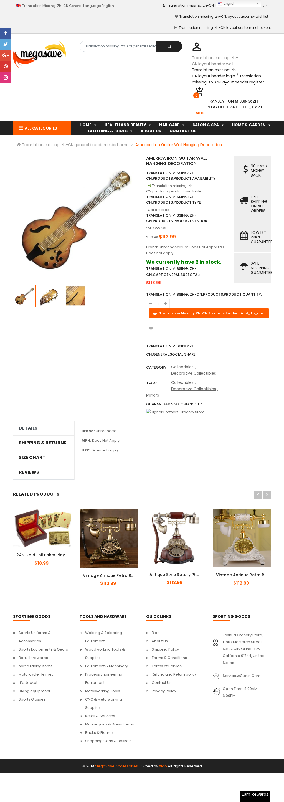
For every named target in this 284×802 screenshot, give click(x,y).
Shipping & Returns (43, 443)
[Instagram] (5, 77)
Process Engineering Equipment (103, 678)
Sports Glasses (32, 699)
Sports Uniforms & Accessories (35, 637)
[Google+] (5, 55)
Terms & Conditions (169, 657)
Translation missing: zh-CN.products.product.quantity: (204, 294)
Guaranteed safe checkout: (174, 404)
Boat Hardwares (33, 657)
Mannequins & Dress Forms (109, 724)
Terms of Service (167, 666)
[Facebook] (5, 33)
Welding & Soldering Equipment (103, 637)
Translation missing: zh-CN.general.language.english (67, 5)
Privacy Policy (164, 691)
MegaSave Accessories (116, 766)
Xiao (163, 766)
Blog (156, 632)
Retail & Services (100, 716)
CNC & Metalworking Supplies (103, 703)
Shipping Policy (165, 649)
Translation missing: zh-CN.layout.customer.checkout (225, 27)
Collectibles (182, 367)
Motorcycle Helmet (36, 674)
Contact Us (161, 682)
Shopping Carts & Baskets (108, 740)
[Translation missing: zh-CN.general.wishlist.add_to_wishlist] (151, 328)
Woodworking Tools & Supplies (105, 653)
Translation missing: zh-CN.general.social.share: (171, 350)
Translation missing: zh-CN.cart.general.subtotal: (173, 271)
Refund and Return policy (174, 674)
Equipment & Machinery (106, 666)
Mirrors (152, 395)
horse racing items (35, 666)
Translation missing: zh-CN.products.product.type (173, 199)
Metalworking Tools (102, 691)
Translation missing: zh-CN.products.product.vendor (176, 218)
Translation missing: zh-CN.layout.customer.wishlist (223, 16)
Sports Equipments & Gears (43, 649)
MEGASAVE (157, 228)
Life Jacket (28, 682)
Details (28, 428)
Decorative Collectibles (193, 373)
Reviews (29, 472)
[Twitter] (5, 44)
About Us (160, 641)
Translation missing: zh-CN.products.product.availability (180, 175)
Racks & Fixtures (99, 732)
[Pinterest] (5, 66)
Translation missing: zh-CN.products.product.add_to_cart (47, 552)
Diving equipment (34, 691)
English (228, 3)
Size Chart (32, 458)
